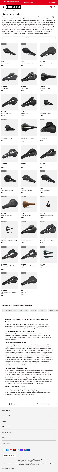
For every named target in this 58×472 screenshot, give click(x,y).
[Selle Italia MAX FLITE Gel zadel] (9, 102)
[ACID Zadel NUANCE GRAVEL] (48, 102)
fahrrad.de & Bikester (10, 468)
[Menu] (3, 7)
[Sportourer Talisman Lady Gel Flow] (29, 127)
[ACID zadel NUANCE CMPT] (9, 127)
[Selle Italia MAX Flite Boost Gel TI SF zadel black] (9, 229)
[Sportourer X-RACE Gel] (48, 76)
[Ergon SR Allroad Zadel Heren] (29, 178)
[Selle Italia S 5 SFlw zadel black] (9, 76)
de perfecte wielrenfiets (33, 335)
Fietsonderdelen (8, 10)
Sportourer (42, 310)
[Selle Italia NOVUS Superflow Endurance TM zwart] (9, 280)
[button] (51, 7)
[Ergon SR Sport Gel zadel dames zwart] (29, 51)
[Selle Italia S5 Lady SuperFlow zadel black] (29, 229)
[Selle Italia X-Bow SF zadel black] (29, 76)
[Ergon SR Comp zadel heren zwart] (9, 51)
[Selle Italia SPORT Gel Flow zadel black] (48, 254)
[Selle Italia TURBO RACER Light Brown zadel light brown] (29, 204)
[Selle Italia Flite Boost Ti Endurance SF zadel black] (9, 153)
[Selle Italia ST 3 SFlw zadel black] (29, 102)
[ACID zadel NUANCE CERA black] (9, 178)
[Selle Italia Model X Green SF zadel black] (48, 204)
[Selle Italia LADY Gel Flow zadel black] (29, 153)
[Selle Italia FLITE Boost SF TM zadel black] (48, 51)
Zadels (14, 10)
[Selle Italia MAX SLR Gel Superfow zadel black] (29, 254)
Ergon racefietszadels (10, 310)
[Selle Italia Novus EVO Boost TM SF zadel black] (48, 229)
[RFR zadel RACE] (29, 280)
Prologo (33, 310)
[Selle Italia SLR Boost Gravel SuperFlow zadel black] (9, 254)
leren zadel (11, 381)
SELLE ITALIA (23, 310)
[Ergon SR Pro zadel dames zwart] (48, 178)
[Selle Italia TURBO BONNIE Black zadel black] (9, 204)
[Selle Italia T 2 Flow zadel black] (48, 127)
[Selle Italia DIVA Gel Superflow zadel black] (48, 153)
